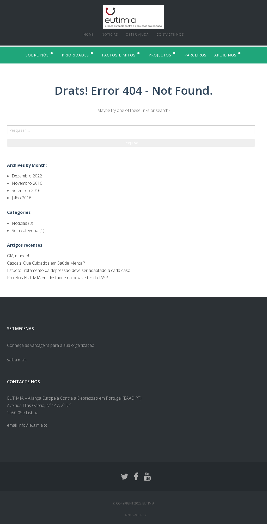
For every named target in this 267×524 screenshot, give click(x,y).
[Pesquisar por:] (133, 130)
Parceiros (195, 55)
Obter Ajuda (137, 34)
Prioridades (75, 55)
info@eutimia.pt (33, 425)
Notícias (110, 34)
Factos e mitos (119, 55)
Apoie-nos (225, 55)
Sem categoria (25, 230)
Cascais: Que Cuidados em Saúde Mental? (46, 263)
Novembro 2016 (27, 183)
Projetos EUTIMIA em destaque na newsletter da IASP (57, 277)
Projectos (160, 55)
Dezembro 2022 (27, 176)
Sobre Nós (37, 55)
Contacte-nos (170, 34)
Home (88, 34)
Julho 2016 (21, 198)
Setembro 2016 (26, 190)
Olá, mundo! (18, 256)
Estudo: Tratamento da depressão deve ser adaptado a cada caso (68, 270)
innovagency (135, 515)
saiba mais (17, 360)
